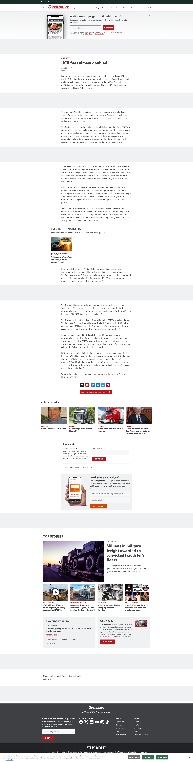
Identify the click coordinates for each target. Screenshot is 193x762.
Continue (99, 459)
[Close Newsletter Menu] (149, 15)
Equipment (102, 603)
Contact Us (143, 752)
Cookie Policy (9, 760)
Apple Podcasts (52, 639)
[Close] (190, 757)
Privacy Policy (89, 34)
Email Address (97, 448)
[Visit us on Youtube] (97, 722)
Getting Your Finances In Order (53, 429)
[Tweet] (103, 385)
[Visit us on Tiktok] (107, 722)
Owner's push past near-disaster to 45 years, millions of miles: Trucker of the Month (82, 607)
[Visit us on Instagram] (102, 722)
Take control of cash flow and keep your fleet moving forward (61, 259)
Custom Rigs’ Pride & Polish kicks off (80, 430)
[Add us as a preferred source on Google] (87, 385)
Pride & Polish (48, 603)
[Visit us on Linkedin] (91, 722)
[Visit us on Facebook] (81, 722)
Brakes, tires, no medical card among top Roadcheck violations (110, 607)
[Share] (93, 385)
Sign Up (48, 738)
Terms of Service (99, 34)
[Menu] (43, 7)
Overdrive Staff (66, 68)
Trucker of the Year (78, 603)
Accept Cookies (162, 757)
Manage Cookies (108, 752)
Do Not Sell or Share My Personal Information (85, 752)
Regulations (112, 542)
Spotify (73, 639)
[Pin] (108, 385)
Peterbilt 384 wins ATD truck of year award (110, 430)
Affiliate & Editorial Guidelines (127, 752)
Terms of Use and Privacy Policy (100, 32)
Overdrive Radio (131, 603)
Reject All (148, 757)
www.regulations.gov (108, 374)
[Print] (82, 385)
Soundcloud (51, 643)
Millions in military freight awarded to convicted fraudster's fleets (125, 553)
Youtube (64, 639)
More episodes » (52, 635)
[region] (96, 757)
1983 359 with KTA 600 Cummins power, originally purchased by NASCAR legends (55, 607)
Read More (107, 642)
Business (65, 58)
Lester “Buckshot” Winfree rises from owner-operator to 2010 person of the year (138, 431)
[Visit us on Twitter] (86, 722)
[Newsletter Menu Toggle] (149, 7)
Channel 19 (130, 426)
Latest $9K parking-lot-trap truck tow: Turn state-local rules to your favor (136, 607)
